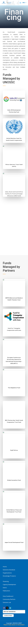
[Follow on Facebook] (4, 608)
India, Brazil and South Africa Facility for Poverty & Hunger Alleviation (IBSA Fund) (14, 193)
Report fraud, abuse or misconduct (14, 624)
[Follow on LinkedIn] (10, 608)
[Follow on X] (7, 608)
